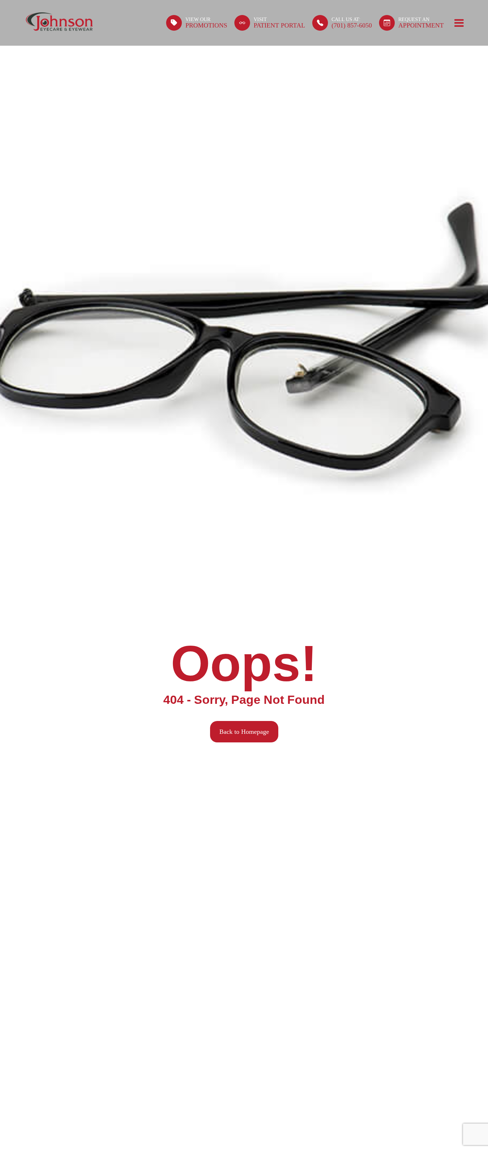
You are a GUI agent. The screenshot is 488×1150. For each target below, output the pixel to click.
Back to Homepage (244, 731)
